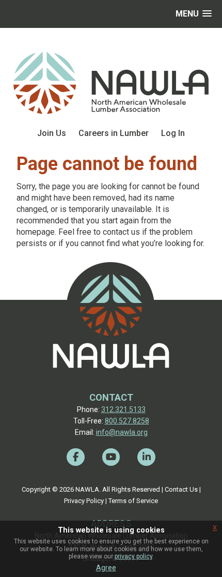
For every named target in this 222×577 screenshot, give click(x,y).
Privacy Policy (84, 501)
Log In (173, 133)
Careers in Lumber (113, 133)
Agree (106, 568)
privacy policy (133, 556)
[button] (193, 13)
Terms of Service (133, 501)
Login (111, 512)
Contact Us (181, 489)
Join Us (51, 133)
